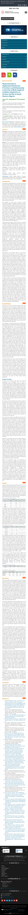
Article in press (4, 42)
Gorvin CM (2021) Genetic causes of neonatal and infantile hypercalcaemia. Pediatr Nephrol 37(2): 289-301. (15, 817)
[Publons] (17, 850)
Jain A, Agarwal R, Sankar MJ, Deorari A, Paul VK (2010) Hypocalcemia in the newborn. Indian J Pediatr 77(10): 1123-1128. (15, 737)
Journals (3, 870)
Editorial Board (4, 40)
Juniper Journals (13, 1)
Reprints (3, 874)
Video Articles (4, 873)
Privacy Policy (22, 913)
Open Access (4, 869)
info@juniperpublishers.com (7, 896)
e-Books (3, 872)
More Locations (5, 876)
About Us (3, 867)
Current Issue (4, 45)
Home (3, 865)
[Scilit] (4, 850)
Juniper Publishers (6, 1)
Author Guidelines (5, 868)
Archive (3, 47)
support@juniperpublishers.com (8, 888)
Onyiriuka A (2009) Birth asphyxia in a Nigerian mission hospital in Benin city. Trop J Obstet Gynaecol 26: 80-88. (15, 720)
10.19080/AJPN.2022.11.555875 (19, 127)
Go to (24, 303)
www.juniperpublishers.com (7, 897)
